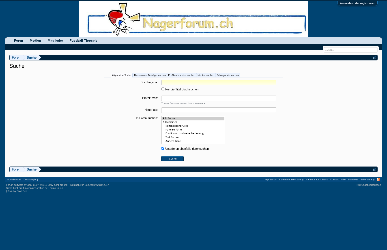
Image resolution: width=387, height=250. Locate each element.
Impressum (271, 179)
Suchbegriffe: (149, 82)
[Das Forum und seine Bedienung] (193, 134)
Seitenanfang (367, 179)
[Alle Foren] (193, 118)
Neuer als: (151, 109)
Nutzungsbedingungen (369, 185)
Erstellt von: (150, 98)
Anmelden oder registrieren (357, 3)
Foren (18, 40)
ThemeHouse (55, 188)
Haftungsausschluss (317, 179)
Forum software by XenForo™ (37, 185)
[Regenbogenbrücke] (193, 126)
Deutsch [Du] (31, 179)
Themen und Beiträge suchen (150, 75)
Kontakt (334, 179)
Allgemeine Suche (121, 75)
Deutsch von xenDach (89, 185)
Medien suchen (206, 75)
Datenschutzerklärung (291, 179)
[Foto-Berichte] (193, 130)
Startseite (353, 179)
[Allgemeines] (193, 122)
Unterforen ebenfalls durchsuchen (186, 148)
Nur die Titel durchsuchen (181, 89)
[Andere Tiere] (193, 141)
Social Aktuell (14, 179)
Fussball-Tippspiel (84, 40)
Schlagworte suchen (228, 75)
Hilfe (343, 179)
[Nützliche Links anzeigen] (374, 57)
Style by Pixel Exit (17, 191)
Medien (35, 40)
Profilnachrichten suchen (181, 75)
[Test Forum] (193, 137)
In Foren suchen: (147, 118)
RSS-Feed (378, 179)
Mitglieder (55, 40)
